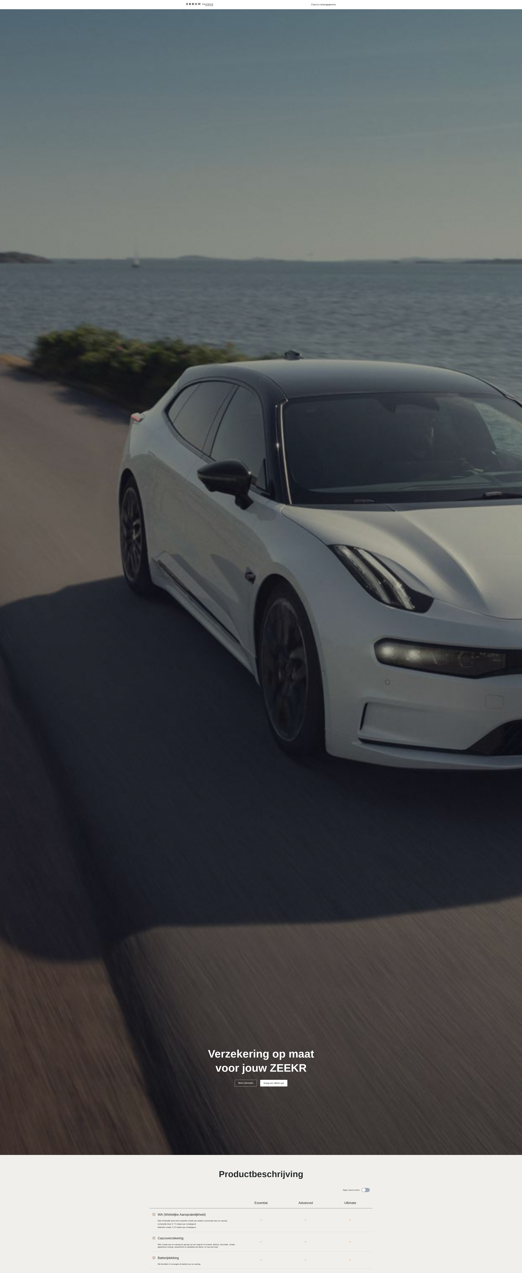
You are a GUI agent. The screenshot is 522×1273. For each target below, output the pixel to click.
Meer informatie (245, 1083)
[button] (323, 4)
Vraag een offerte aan (273, 1083)
